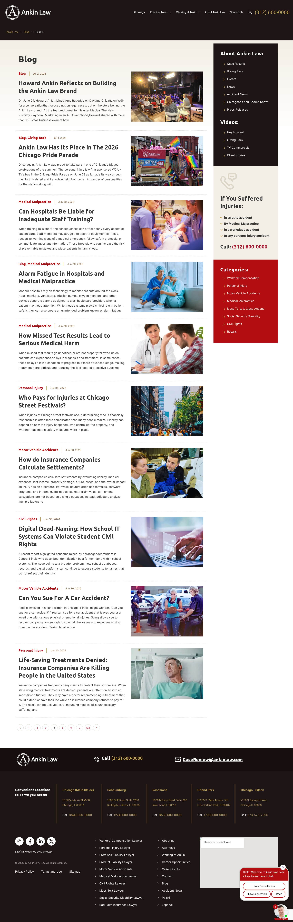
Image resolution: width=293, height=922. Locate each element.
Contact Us (236, 12)
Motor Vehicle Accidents (38, 450)
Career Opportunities (176, 862)
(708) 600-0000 (215, 815)
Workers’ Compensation (243, 278)
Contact (167, 876)
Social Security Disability (243, 316)
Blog (26, 31)
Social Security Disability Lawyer (121, 897)
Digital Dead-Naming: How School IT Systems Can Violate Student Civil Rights (69, 536)
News (231, 86)
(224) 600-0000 (125, 815)
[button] (250, 12)
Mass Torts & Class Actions (245, 308)
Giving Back (36, 138)
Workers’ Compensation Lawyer (120, 840)
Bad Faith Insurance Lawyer (118, 905)
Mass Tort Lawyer (111, 890)
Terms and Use (51, 871)
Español (167, 905)
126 (88, 726)
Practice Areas (159, 12)
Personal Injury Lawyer (114, 847)
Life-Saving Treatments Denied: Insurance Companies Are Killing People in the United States (63, 667)
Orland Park (205, 790)
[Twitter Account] (51, 841)
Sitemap (74, 871)
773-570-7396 (258, 815)
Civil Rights (27, 519)
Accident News (237, 94)
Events (231, 79)
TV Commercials (238, 147)
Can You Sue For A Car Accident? (63, 597)
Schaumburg (116, 790)
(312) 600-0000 (272, 12)
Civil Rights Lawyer (112, 883)
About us (168, 840)
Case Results (236, 63)
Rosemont (159, 790)
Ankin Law (12, 31)
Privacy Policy (24, 871)
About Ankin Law (215, 12)
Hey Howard (235, 132)
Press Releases (237, 109)
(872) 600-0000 (170, 815)
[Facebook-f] (30, 841)
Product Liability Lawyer (115, 862)
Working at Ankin (186, 12)
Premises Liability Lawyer (116, 855)
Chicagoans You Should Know (247, 102)
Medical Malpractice (34, 202)
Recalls (232, 331)
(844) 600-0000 (80, 815)
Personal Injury (30, 388)
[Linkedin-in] (40, 841)
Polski (166, 897)
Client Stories (236, 155)
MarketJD (46, 851)
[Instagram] (19, 841)
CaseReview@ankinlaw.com (213, 759)
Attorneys (139, 12)
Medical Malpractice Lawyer (118, 876)
